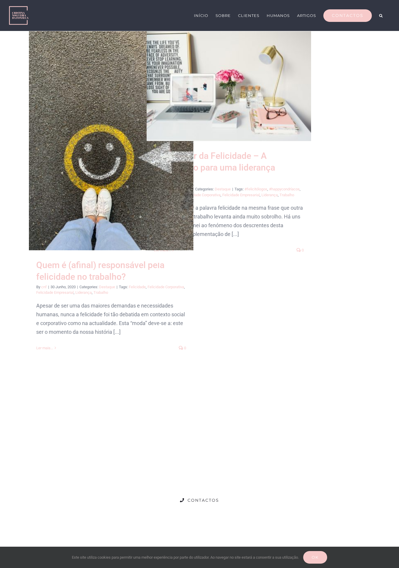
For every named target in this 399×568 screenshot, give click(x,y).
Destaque (107, 287)
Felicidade (137, 287)
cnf (44, 287)
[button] (381, 15)
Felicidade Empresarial (55, 292)
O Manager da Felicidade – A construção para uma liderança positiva (229, 86)
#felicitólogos (255, 189)
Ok (315, 557)
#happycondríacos (284, 189)
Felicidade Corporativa (166, 287)
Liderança (83, 292)
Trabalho (100, 292)
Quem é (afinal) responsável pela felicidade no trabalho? (111, 141)
